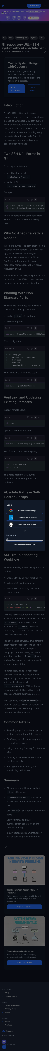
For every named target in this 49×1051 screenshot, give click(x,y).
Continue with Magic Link (24, 544)
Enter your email (11, 535)
